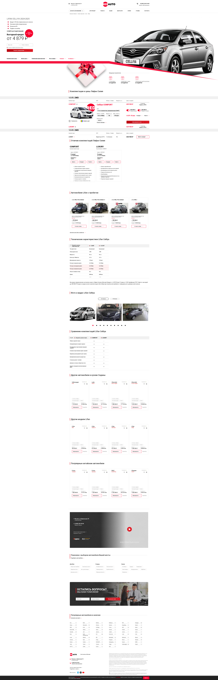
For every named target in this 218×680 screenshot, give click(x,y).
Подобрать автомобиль (77, 558)
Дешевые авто (74, 572)
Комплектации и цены (12, 58)
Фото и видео (52, 58)
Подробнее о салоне (74, 668)
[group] (82, 312)
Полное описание (101, 122)
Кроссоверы (125, 569)
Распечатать (74, 121)
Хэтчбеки (124, 566)
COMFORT (74, 146)
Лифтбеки (143, 569)
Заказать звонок (78, 525)
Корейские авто (109, 569)
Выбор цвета (24, 58)
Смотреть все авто (75, 618)
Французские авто (100, 572)
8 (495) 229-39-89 (144, 3)
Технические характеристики (38, 58)
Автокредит (93, 10)
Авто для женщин (85, 569)
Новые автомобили (75, 566)
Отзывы (138, 10)
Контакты (146, 10)
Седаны (131, 566)
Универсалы (139, 566)
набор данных (77, 677)
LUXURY (100, 146)
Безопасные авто (86, 566)
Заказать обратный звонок (144, 5)
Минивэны (124, 572)
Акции (110, 10)
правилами (20, 54)
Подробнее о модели (73, 158)
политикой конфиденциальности (12, 54)
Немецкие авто (99, 569)
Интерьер (115, 298)
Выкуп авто (120, 10)
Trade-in (102, 10)
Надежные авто (74, 569)
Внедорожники (134, 569)
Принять (146, 677)
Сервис (129, 10)
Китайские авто (99, 566)
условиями (118, 677)
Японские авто (110, 566)
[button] (93, 325)
